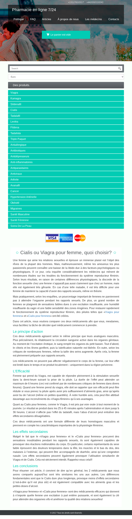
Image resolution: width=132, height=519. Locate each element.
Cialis (13, 110)
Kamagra (15, 98)
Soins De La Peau (20, 226)
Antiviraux (16, 173)
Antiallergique (18, 144)
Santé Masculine (20, 214)
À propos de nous (68, 19)
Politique (19, 19)
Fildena (14, 127)
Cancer (14, 191)
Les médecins (93, 19)
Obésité (14, 202)
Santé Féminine (19, 220)
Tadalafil (15, 115)
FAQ (33, 19)
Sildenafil (15, 104)
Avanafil (15, 185)
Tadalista (15, 133)
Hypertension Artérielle (23, 197)
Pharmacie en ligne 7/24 (34, 9)
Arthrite (14, 179)
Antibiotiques (17, 150)
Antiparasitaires (19, 168)
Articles (46, 19)
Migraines (16, 208)
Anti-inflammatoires (21, 162)
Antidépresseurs (19, 156)
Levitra (14, 121)
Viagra (14, 92)
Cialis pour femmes (39, 316)
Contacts (113, 19)
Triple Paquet (18, 139)
